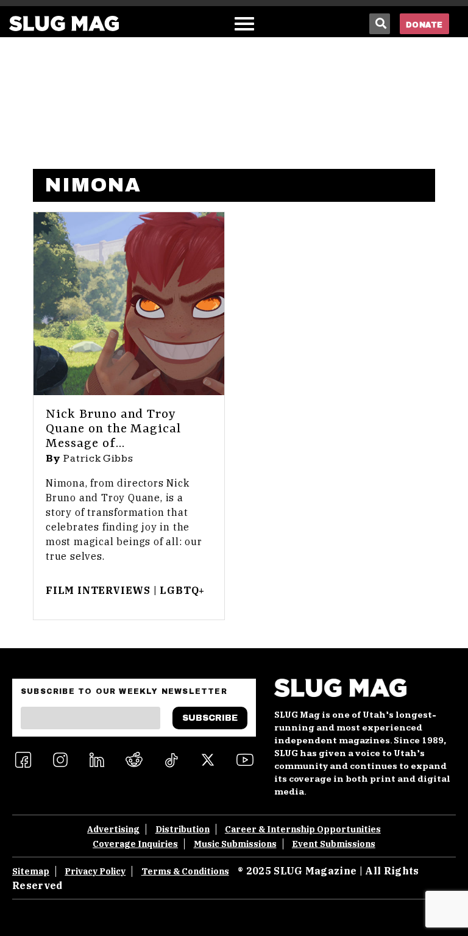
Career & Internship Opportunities (303, 829)
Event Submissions (333, 843)
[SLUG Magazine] (64, 23)
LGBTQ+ (182, 590)
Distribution (182, 829)
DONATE (424, 25)
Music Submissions (235, 843)
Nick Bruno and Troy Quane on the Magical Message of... (113, 429)
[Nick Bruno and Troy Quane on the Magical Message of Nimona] (129, 303)
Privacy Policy (95, 871)
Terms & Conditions (185, 871)
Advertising (113, 829)
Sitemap (30, 871)
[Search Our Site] (379, 23)
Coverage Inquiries (135, 843)
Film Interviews (98, 590)
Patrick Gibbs (98, 458)
